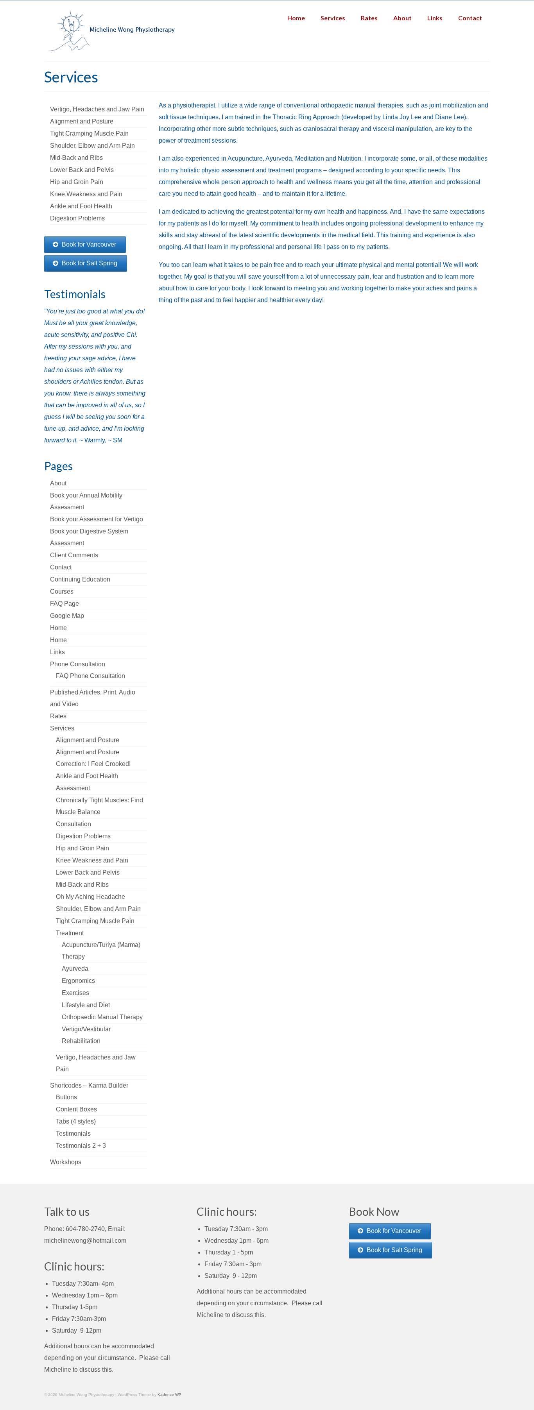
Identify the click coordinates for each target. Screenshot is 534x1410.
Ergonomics (78, 980)
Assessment (73, 788)
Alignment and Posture (87, 740)
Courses (61, 591)
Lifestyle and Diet (86, 1005)
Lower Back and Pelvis (88, 872)
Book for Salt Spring (89, 263)
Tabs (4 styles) (76, 1121)
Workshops (65, 1162)
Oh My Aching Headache (90, 896)
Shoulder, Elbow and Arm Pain (98, 908)
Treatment (70, 933)
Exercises (75, 993)
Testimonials (73, 1133)
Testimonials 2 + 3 (81, 1145)
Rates (58, 716)
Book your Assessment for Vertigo (96, 519)
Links (57, 652)
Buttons (66, 1097)
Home (58, 627)
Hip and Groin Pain (82, 848)
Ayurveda (75, 968)
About (58, 483)
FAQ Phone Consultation (90, 676)
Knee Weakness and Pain (92, 860)
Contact (61, 567)
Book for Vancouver (89, 244)
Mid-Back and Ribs (82, 884)
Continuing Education (80, 579)
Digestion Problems (83, 836)
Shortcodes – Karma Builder (89, 1085)
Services (62, 728)
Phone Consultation (77, 664)
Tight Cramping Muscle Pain (95, 921)
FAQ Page (64, 603)
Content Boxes (76, 1109)
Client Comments (74, 555)
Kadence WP (169, 1394)
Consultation (73, 824)
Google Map (67, 615)
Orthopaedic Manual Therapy (102, 1017)
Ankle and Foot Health (87, 776)
